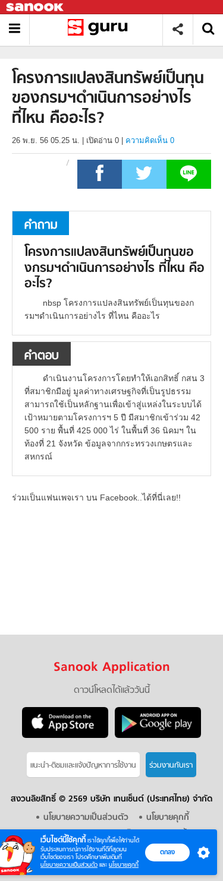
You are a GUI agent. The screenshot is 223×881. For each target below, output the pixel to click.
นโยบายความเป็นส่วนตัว (69, 864)
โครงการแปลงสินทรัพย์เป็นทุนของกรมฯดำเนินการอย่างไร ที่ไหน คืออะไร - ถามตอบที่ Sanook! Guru (100, 29)
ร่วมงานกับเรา (171, 765)
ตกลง (167, 851)
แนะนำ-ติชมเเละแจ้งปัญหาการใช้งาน (83, 765)
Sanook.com (35, 7)
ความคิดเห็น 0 (149, 140)
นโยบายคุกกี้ (124, 864)
